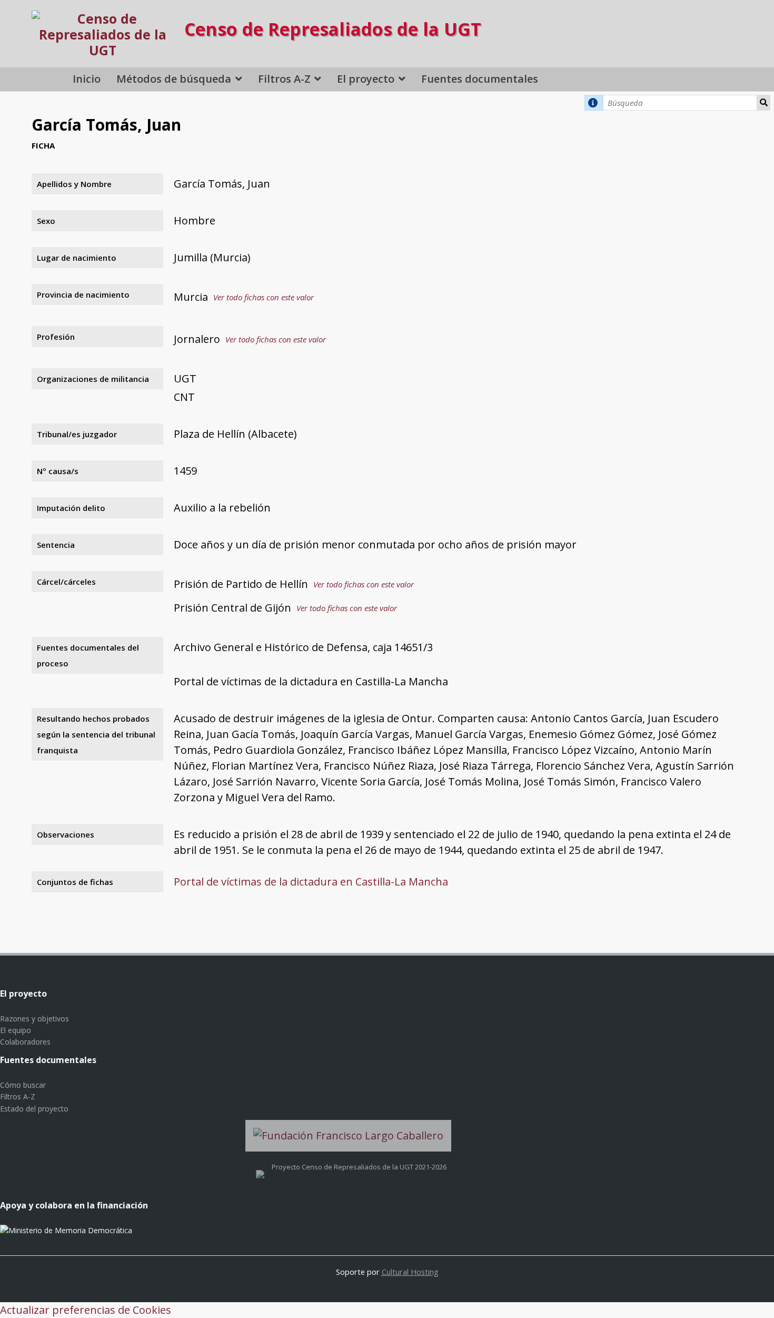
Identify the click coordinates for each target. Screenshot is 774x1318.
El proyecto (365, 79)
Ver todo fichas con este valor (263, 297)
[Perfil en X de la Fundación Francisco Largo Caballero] (260, 1167)
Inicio (87, 79)
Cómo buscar (23, 1085)
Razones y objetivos (34, 1019)
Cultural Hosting (410, 1271)
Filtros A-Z (284, 79)
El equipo (15, 1030)
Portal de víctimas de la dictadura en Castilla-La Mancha (311, 881)
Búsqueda (763, 103)
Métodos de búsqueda (173, 79)
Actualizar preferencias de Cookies (85, 1310)
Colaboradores (25, 1042)
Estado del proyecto (34, 1109)
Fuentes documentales (479, 79)
